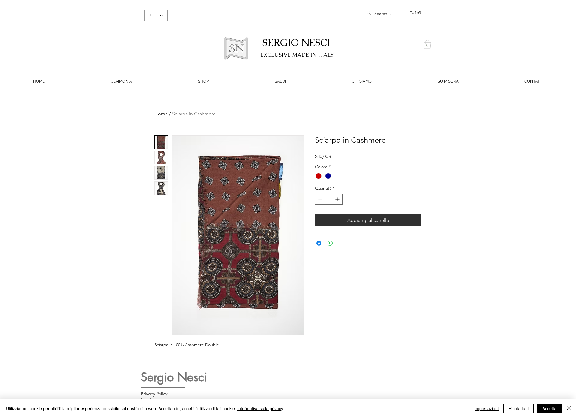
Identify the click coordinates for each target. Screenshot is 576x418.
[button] (418, 12)
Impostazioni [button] (487, 408)
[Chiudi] (568, 408)
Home (161, 114)
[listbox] (418, 12)
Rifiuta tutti (518, 408)
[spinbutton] (328, 199)
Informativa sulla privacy (260, 408)
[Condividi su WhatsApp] (330, 243)
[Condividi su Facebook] (318, 243)
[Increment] (338, 199)
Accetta (549, 408)
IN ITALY (322, 54)
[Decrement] (319, 199)
